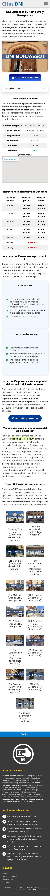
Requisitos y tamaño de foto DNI (21, 816)
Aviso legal (6, 873)
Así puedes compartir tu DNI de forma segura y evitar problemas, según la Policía (24, 839)
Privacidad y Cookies (9, 876)
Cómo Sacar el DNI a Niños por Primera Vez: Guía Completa (24, 847)
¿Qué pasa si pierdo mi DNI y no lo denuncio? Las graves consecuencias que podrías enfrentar (24, 856)
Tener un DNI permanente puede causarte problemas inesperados (22, 823)
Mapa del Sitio (7, 879)
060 (35, 150)
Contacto (5, 882)
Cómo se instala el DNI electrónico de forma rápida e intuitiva (24, 830)
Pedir (26, 418)
